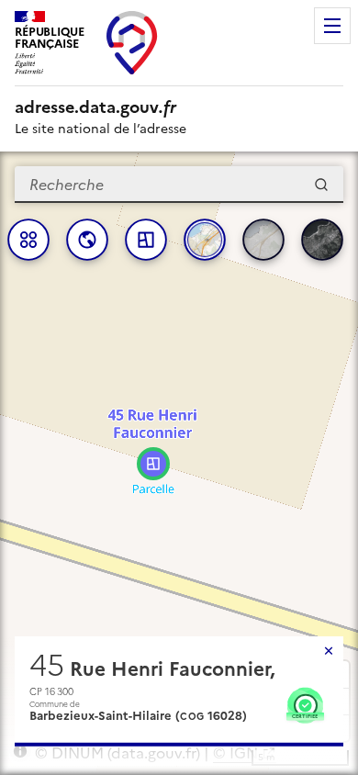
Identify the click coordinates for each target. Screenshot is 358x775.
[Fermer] (328, 651)
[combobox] (179, 184)
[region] (179, 463)
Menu (332, 25)
